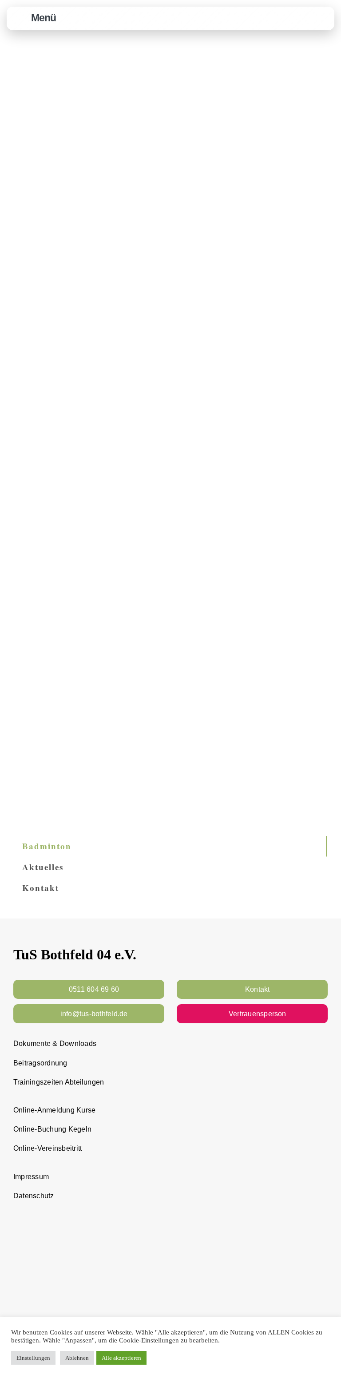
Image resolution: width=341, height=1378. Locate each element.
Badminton (46, 846)
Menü (43, 18)
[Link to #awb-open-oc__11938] (301, 18)
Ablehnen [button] (77, 1357)
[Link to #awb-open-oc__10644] (20, 18)
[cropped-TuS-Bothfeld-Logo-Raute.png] (323, 12)
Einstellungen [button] (33, 1357)
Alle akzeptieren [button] (121, 1357)
